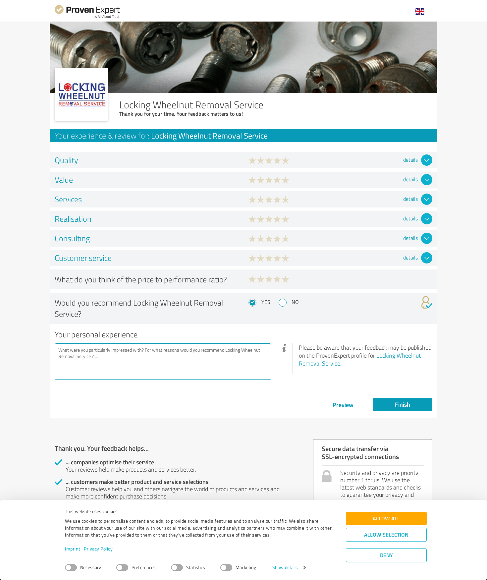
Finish (402, 404)
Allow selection (386, 535)
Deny (386, 555)
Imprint (73, 549)
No (295, 302)
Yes (265, 302)
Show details (285, 567)
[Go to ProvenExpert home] (87, 17)
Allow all (386, 518)
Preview (343, 404)
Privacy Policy (98, 549)
